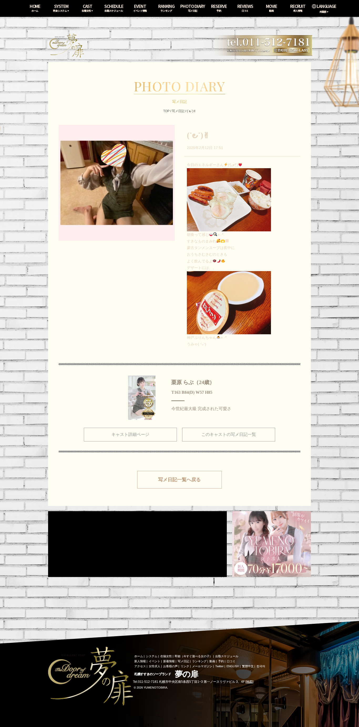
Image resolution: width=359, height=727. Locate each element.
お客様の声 (170, 666)
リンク (185, 666)
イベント (154, 661)
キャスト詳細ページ (130, 434)
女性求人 (154, 666)
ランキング (199, 661)
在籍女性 (166, 656)
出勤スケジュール (226, 656)
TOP (166, 111)
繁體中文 (248, 666)
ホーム (138, 656)
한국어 (261, 666)
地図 (249, 682)
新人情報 (140, 661)
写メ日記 (178, 111)
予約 (221, 661)
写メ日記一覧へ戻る (179, 479)
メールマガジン (202, 666)
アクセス (140, 666)
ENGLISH (233, 666)
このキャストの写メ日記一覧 (228, 434)
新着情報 (169, 661)
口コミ (231, 661)
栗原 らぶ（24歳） (193, 382)
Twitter (219, 666)
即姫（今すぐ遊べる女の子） (193, 656)
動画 (212, 661)
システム (151, 656)
